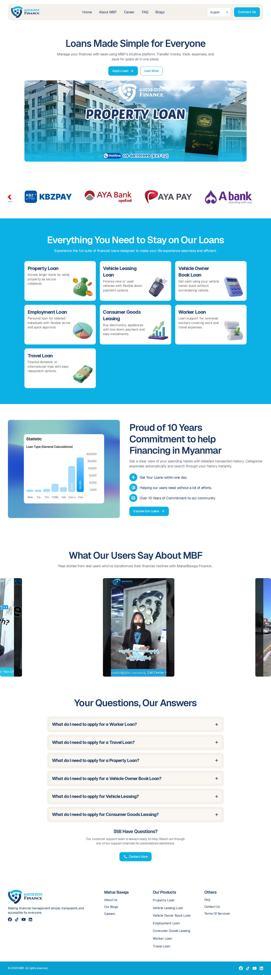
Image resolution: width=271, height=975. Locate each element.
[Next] (239, 121)
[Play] (125, 627)
